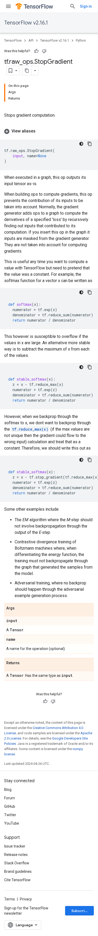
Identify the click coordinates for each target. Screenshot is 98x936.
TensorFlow (13, 40)
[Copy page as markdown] (27, 70)
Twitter (10, 815)
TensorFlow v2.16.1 (26, 22)
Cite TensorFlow (17, 880)
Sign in (86, 6)
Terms (9, 899)
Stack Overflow (16, 863)
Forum (9, 798)
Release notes (16, 855)
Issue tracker (14, 846)
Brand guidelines (18, 871)
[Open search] (73, 6)
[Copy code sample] (89, 144)
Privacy (26, 899)
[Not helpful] (44, 51)
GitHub (9, 806)
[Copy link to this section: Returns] (25, 663)
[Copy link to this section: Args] (20, 608)
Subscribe (80, 910)
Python (81, 40)
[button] (49, 131)
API (30, 40)
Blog (7, 789)
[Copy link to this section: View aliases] (41, 131)
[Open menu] (8, 6)
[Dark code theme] (81, 144)
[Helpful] (36, 51)
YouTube (11, 823)
